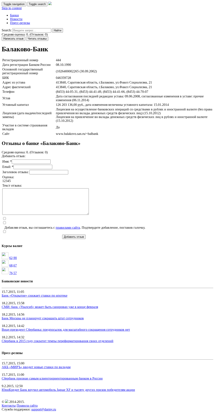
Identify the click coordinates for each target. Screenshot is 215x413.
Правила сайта (27, 405)
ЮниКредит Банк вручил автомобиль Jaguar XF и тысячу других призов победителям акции (68, 390)
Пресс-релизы (20, 23)
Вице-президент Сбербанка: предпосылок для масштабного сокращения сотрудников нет (66, 329)
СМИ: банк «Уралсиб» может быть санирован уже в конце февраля (50, 307)
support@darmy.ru (43, 409)
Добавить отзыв (74, 236)
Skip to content (12, 8)
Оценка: (8, 177)
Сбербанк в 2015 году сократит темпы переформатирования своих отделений (57, 341)
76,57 (13, 273)
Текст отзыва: (12, 185)
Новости (16, 19)
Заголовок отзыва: (15, 172)
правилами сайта (68, 227)
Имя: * (7, 161)
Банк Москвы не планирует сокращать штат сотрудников (43, 318)
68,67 (13, 265)
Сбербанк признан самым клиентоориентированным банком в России (52, 378)
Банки (14, 15)
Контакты (9, 405)
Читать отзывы (37, 38)
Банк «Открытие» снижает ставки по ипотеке (34, 295)
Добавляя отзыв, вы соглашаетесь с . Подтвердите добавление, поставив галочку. (74, 227)
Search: (7, 30)
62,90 (13, 258)
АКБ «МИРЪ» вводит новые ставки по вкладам (36, 367)
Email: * (7, 167)
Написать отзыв (13, 38)
